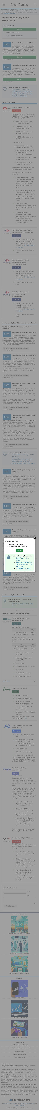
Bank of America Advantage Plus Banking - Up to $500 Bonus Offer (24, 564)
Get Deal (19, 550)
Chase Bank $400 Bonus (23, 568)
